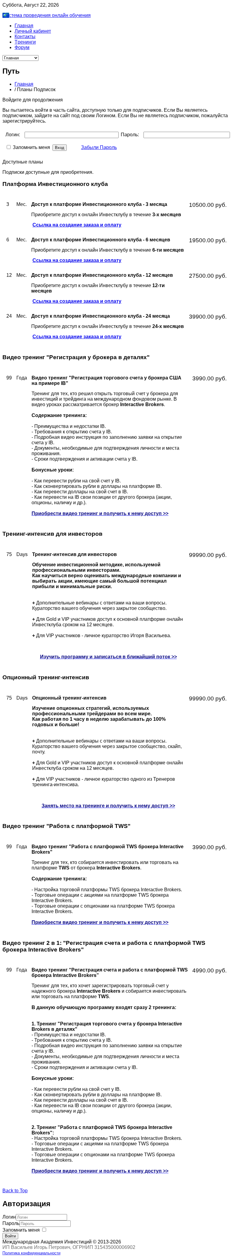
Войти (10, 1236)
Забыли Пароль (99, 147)
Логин (9, 1217)
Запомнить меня (21, 1230)
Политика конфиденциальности (31, 1253)
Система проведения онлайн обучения (46, 15)
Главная (24, 84)
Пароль (10, 1223)
